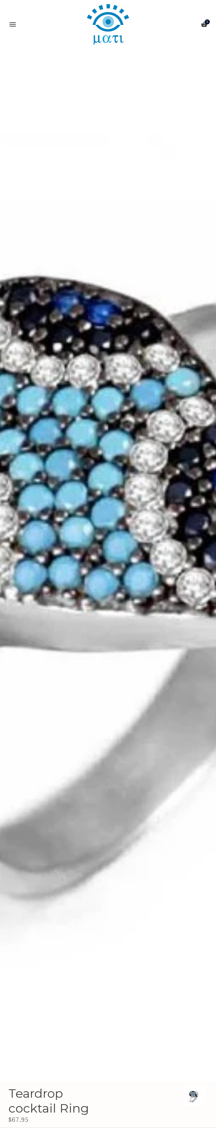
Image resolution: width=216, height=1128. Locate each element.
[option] (194, 1096)
